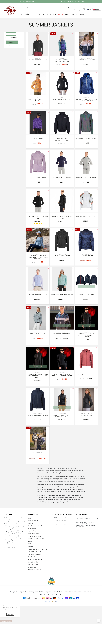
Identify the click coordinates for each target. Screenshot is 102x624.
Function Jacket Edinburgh (86, 216)
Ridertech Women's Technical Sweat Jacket (62, 375)
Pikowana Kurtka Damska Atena (62, 217)
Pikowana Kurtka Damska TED (38, 217)
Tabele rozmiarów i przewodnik (38, 549)
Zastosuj (12, 42)
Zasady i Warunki (33, 557)
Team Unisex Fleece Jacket (38, 415)
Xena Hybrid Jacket (62, 256)
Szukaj (30, 541)
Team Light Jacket (37, 333)
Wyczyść (8, 45)
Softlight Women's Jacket (62, 294)
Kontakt (30, 523)
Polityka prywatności (34, 536)
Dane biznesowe (33, 520)
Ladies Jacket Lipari (86, 294)
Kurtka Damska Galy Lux (86, 177)
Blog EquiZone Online (35, 559)
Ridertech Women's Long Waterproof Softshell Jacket (38, 376)
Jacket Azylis (86, 415)
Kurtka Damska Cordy (62, 177)
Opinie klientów (33, 562)
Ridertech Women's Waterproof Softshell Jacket (86, 335)
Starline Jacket (86, 256)
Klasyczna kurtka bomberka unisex (62, 139)
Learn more (10, 614)
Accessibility (32, 567)
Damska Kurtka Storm (38, 60)
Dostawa (30, 546)
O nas (29, 518)
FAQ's (29, 544)
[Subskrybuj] (97, 518)
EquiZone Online (46, 589)
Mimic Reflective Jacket (86, 138)
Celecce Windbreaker (86, 60)
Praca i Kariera (32, 531)
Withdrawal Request (34, 570)
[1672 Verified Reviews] (51, 584)
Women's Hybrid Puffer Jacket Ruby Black (62, 415)
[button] (97, 9)
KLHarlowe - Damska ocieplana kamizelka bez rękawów (38, 257)
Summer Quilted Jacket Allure (37, 100)
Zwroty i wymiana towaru (36, 539)
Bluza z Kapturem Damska (62, 99)
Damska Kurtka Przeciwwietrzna (62, 60)
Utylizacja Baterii (33, 564)
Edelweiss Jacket (38, 454)
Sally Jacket (38, 138)
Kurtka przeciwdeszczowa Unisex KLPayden (86, 100)
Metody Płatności (33, 533)
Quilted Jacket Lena (86, 374)
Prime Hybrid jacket (38, 177)
